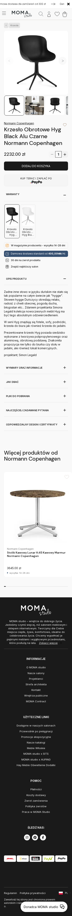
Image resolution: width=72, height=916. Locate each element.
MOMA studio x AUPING (36, 759)
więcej (61, 253)
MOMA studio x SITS (36, 753)
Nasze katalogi (36, 742)
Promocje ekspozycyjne (36, 736)
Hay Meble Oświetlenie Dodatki (36, 765)
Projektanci (36, 678)
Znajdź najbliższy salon (24, 266)
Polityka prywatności (33, 893)
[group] (38, 524)
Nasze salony (36, 673)
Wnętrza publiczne (36, 695)
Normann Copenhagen (19, 123)
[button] (63, 61)
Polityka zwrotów (36, 806)
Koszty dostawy (36, 795)
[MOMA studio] (21, 14)
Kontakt (36, 689)
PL (66, 892)
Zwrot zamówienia (36, 800)
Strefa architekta (36, 684)
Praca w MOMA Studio (36, 811)
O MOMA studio (36, 667)
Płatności (36, 789)
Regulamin (10, 893)
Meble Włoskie (36, 748)
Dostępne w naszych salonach (36, 725)
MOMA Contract (36, 701)
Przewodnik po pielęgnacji (36, 731)
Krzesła (14, 25)
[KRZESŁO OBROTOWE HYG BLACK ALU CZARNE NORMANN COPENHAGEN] (36, 63)
